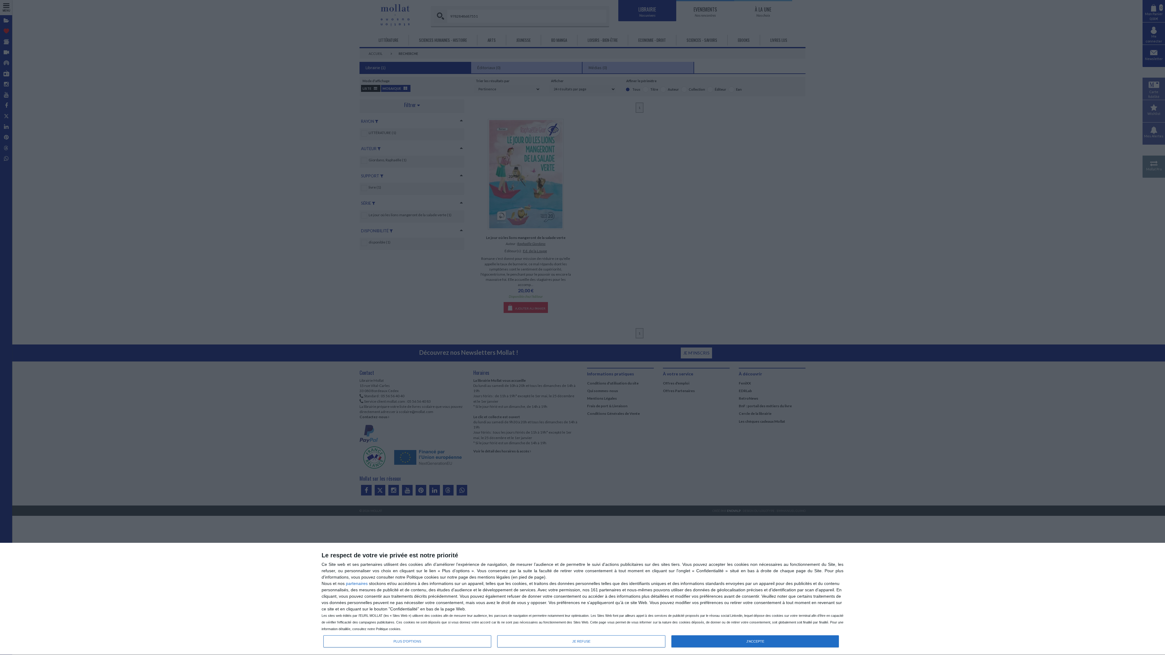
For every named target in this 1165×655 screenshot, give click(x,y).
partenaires (357, 583)
